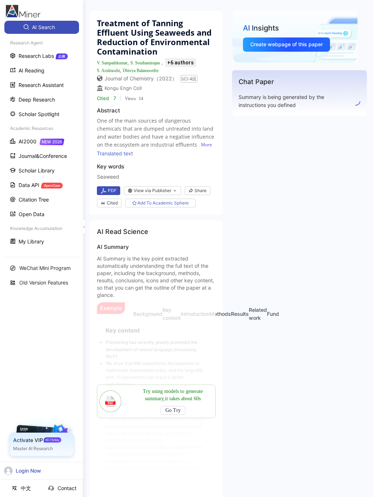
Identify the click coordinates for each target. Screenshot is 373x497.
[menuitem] (41, 27)
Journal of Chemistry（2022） (141, 78)
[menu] (41, 135)
